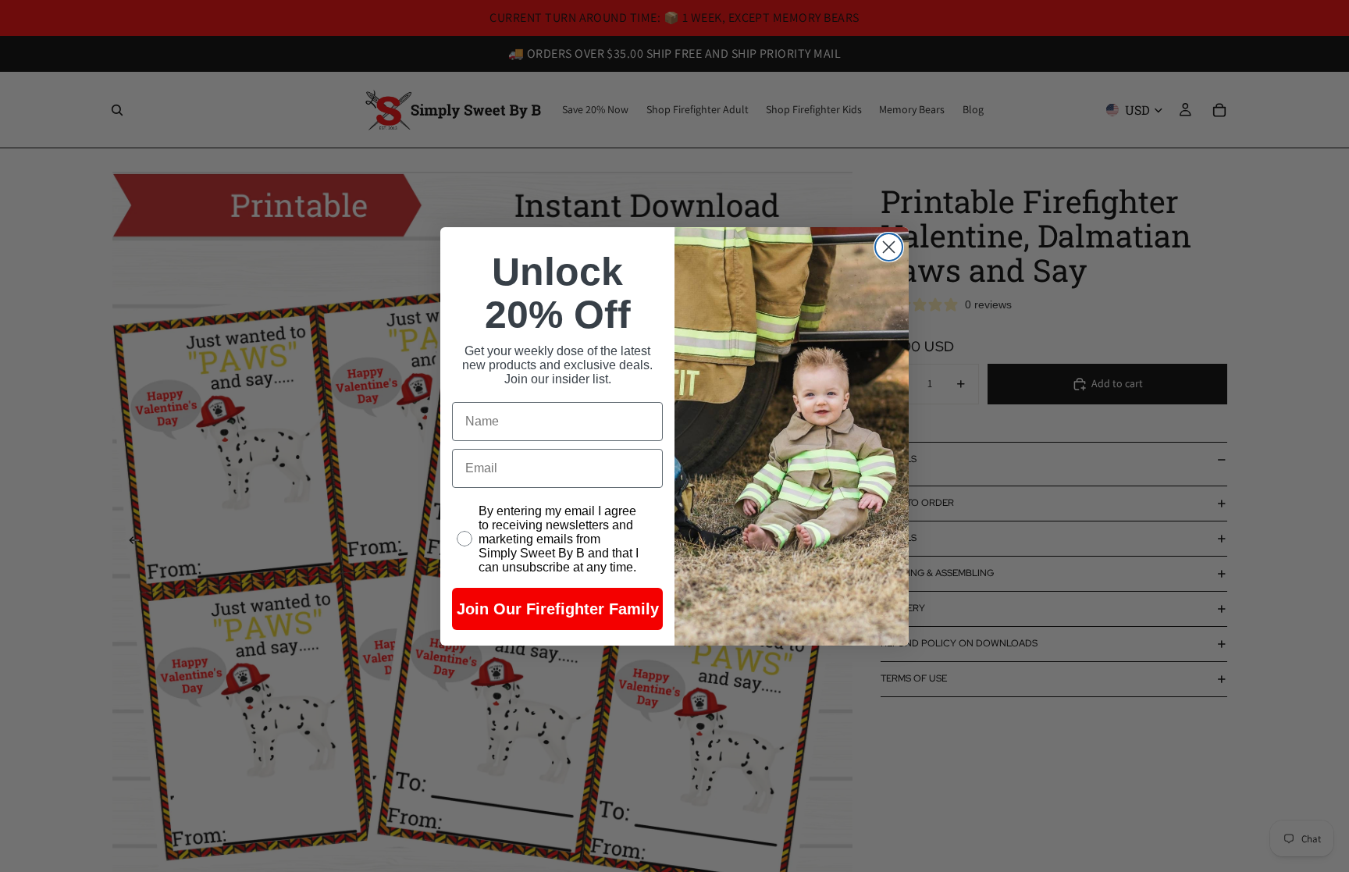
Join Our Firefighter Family (558, 609)
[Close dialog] (888, 247)
